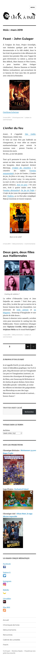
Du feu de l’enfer (27, 190)
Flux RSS (6, 607)
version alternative (11, 190)
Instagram (7, 581)
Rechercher (29, 412)
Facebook (7, 564)
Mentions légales (17, 651)
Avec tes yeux (22, 185)
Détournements (17, 244)
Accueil (6, 620)
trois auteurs (22, 310)
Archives (6, 430)
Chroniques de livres (11, 625)
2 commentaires (30, 244)
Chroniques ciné (17, 117)
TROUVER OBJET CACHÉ (12, 408)
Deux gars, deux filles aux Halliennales (18, 253)
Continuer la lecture (11, 112)
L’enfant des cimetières (21, 168)
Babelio (6, 590)
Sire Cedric (30, 134)
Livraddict (7, 599)
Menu (32, 7)
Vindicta (10, 196)
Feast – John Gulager (18, 38)
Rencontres (7, 635)
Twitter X (6, 573)
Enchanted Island (21, 489)
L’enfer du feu (13, 128)
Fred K (5, 645)
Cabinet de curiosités (11, 640)
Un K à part (6, 651)
